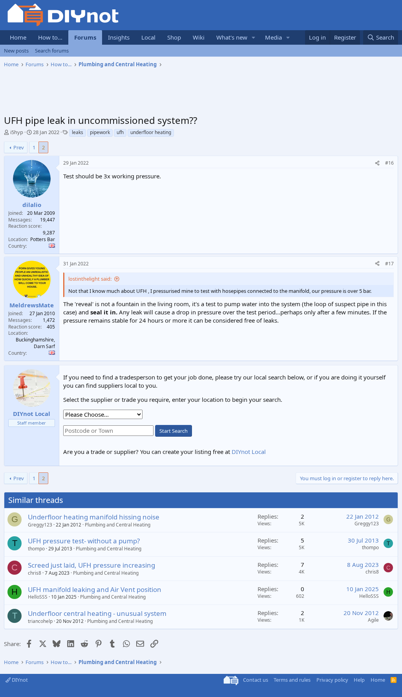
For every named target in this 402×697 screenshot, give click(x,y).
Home (18, 37)
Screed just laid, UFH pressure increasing (91, 565)
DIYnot (19, 679)
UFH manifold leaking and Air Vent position (94, 589)
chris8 (34, 573)
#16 (389, 163)
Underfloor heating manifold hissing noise (93, 516)
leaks (77, 132)
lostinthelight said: (89, 278)
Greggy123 (40, 524)
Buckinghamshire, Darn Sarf (35, 343)
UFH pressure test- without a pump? (84, 540)
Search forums (52, 50)
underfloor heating (150, 132)
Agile (373, 620)
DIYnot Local (249, 452)
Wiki (199, 37)
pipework (100, 132)
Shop (174, 37)
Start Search (173, 430)
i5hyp (16, 132)
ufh (120, 132)
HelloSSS (38, 597)
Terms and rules (292, 679)
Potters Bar (42, 239)
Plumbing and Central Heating (117, 524)
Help (359, 679)
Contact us (255, 679)
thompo (36, 548)
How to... (50, 37)
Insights (119, 37)
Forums (85, 37)
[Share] (377, 163)
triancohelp (40, 621)
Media (273, 37)
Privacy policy (332, 679)
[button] (253, 37)
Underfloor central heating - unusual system (97, 613)
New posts (16, 50)
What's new (231, 37)
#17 (389, 263)
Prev (18, 147)
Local (148, 37)
